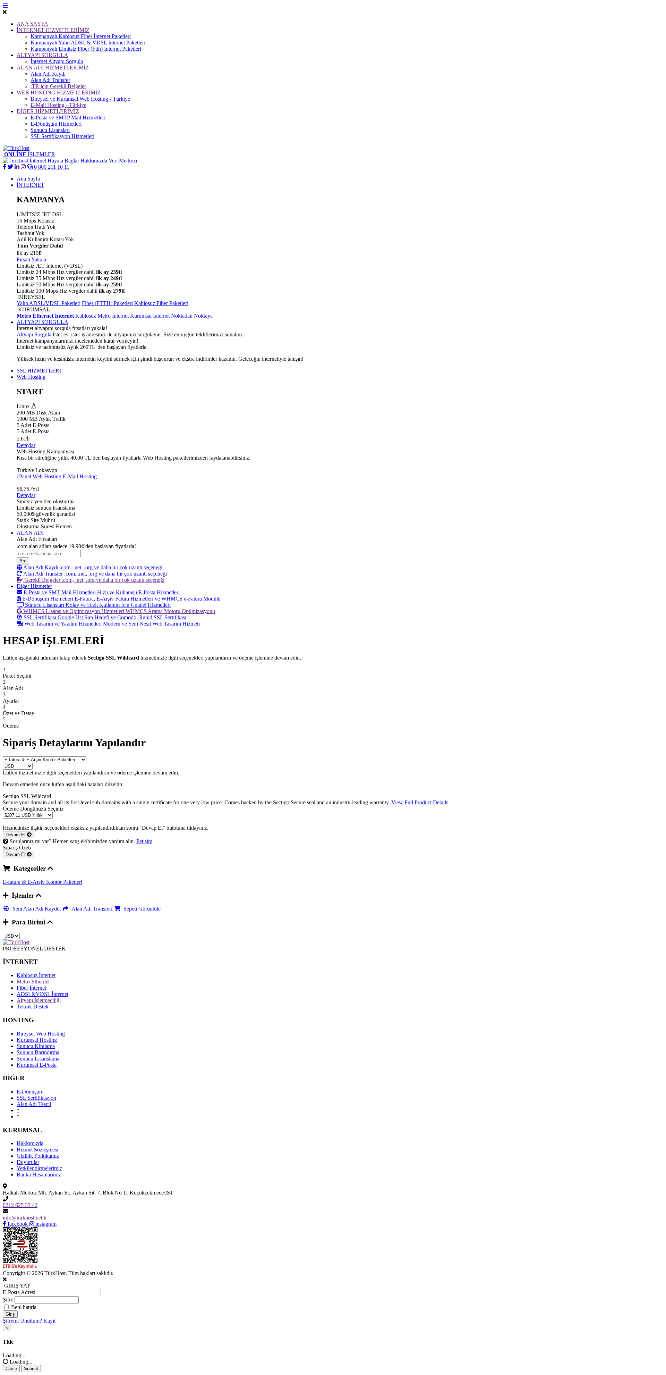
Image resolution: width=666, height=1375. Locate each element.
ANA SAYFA (32, 24)
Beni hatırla (23, 1307)
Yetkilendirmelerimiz (39, 1168)
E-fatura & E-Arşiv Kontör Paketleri (42, 882)
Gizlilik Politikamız (38, 1156)
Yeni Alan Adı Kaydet (36, 909)
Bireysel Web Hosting (41, 1034)
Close (11, 1368)
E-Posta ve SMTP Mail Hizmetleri (68, 117)
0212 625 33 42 (20, 1205)
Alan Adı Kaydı (48, 74)
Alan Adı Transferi (91, 909)
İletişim (144, 841)
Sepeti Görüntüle (141, 909)
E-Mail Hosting (80, 476)
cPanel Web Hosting (39, 476)
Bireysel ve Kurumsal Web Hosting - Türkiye (80, 99)
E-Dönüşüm (30, 1092)
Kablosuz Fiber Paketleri (161, 303)
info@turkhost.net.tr (25, 1218)
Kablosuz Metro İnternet (102, 316)
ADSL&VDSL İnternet (42, 994)
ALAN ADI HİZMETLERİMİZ (53, 67)
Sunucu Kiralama (36, 1046)
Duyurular (28, 1162)
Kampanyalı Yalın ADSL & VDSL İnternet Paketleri (88, 42)
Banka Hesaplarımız (39, 1174)
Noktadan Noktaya (192, 316)
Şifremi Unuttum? (22, 1321)
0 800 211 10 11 (51, 167)
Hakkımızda (93, 161)
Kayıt (49, 1321)
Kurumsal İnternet (150, 316)
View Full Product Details (419, 802)
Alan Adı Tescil (34, 1104)
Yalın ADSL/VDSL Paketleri (48, 303)
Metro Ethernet (33, 981)
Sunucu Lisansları (50, 130)
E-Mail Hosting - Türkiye (58, 105)
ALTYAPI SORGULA (42, 55)
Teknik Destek (33, 1006)
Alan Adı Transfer (50, 80)
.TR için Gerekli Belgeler (58, 86)
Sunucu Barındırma (38, 1052)
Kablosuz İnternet (36, 975)
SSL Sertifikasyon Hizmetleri (62, 136)
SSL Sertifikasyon (36, 1098)
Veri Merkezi (123, 161)
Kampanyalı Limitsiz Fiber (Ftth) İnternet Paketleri (86, 49)
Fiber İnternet (31, 988)
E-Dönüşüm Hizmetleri (56, 124)
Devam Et (16, 834)
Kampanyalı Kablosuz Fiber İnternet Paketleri (81, 36)
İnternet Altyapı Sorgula (57, 61)
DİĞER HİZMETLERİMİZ (48, 111)
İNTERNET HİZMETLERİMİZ (53, 30)
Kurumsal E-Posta (37, 1065)
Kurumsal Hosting (37, 1040)
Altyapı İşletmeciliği (39, 1000)
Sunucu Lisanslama (38, 1059)
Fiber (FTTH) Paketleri (107, 303)
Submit (31, 1368)
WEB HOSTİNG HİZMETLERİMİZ (59, 92)
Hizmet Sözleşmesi (37, 1149)
